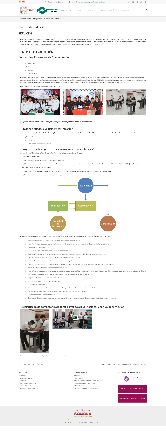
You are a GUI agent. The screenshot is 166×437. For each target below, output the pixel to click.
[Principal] (137, 2)
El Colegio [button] (69, 10)
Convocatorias (79, 378)
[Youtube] (133, 2)
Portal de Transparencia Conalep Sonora (87, 388)
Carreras (23, 375)
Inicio (62, 10)
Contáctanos (125, 10)
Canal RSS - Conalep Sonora (28, 388)
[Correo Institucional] (145, 2)
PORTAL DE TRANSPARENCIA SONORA (132, 388)
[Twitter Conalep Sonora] (129, 2)
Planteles (23, 380)
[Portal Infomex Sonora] (132, 379)
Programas (37, 18)
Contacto (136, 364)
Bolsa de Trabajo (80, 386)
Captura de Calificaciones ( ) (85, 383)
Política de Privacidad (113, 364)
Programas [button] (102, 10)
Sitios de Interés (114, 10)
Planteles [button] (79, 10)
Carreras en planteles (26, 378)
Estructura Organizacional (28, 383)
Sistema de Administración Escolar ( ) (88, 380)
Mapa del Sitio (126, 364)
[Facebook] (125, 2)
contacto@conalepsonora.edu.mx (94, 2)
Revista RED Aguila (25, 386)
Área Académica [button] (90, 10)
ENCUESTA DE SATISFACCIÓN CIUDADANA (132, 398)
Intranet (143, 364)
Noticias (77, 375)
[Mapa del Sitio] (141, 2)
